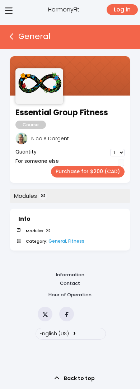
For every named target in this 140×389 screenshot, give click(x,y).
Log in (122, 9)
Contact (70, 283)
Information (70, 275)
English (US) (57, 333)
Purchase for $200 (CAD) (88, 171)
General (57, 241)
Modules (30, 196)
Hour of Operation (70, 295)
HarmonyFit (63, 9)
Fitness (76, 241)
